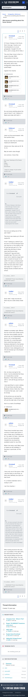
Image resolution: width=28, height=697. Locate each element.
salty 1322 (9, 635)
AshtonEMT (7, 671)
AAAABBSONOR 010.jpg (14, 409)
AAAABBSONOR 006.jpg (15, 76)
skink (8, 620)
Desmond (8, 663)
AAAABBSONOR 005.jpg (15, 81)
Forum (4, 14)
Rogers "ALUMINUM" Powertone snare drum (15, 624)
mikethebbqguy (8, 677)
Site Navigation (7, 7)
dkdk (6, 668)
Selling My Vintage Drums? (14, 638)
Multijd (9, 640)
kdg (8, 626)
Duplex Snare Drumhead (13, 634)
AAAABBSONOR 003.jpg (15, 90)
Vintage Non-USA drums (14, 14)
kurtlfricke (7, 674)
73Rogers (9, 631)
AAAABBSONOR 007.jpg (14, 85)
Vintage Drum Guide (7, 692)
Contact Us (18, 692)
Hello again (9, 629)
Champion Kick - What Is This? (15, 619)
